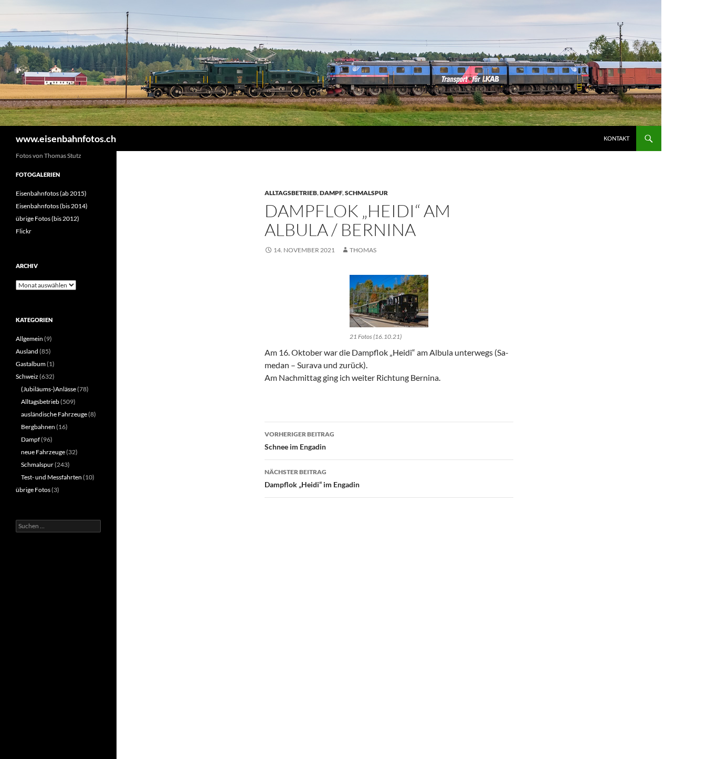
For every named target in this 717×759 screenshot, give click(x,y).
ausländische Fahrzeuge (54, 414)
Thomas (363, 250)
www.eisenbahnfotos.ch (66, 138)
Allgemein (29, 339)
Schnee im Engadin (299, 440)
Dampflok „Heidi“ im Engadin (312, 478)
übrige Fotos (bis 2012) (47, 218)
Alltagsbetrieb (291, 193)
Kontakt (616, 138)
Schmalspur (366, 193)
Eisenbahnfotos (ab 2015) (51, 193)
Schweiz (27, 376)
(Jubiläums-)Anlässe (48, 389)
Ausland (27, 351)
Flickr (23, 231)
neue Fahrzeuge (43, 452)
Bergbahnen (38, 427)
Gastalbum (31, 364)
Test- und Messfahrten (51, 477)
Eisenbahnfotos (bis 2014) (52, 206)
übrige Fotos (33, 490)
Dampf (331, 193)
